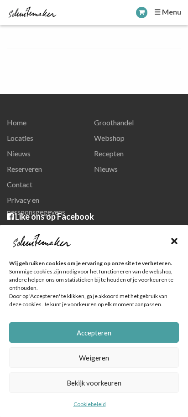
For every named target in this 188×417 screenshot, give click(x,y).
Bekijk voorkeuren (94, 383)
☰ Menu (167, 11)
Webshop (109, 138)
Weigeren (94, 358)
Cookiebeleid (89, 404)
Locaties (20, 138)
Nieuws (19, 153)
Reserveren (24, 169)
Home (16, 122)
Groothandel (114, 122)
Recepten (109, 153)
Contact (19, 184)
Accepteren (94, 333)
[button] (174, 241)
